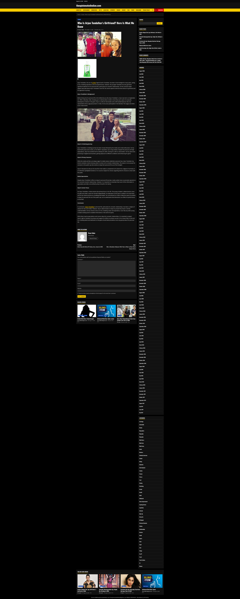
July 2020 (141, 295)
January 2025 (142, 129)
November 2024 (142, 135)
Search (141, 19)
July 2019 (141, 332)
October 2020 (142, 286)
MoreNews (139, 597)
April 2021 (141, 268)
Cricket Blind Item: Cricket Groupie (86, 319)
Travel (132, 10)
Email (79, 283)
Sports (140, 538)
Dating (140, 461)
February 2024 (142, 163)
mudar (119, 322)
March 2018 (141, 382)
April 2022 (141, 231)
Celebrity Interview (143, 455)
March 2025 (141, 123)
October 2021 (142, 249)
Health (140, 492)
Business (141, 452)
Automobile (141, 424)
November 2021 (142, 246)
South (140, 535)
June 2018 (141, 372)
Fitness (140, 477)
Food (140, 480)
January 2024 (142, 166)
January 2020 (142, 314)
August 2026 (142, 71)
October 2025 (142, 102)
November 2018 (142, 357)
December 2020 (142, 280)
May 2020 (141, 302)
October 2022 (142, 212)
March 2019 (141, 345)
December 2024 (142, 132)
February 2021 (142, 274)
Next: (121, 246)
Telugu (140, 551)
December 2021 (142, 243)
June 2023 (141, 188)
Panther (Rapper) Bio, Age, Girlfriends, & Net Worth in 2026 (87, 590)
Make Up (141, 514)
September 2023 (142, 178)
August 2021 (141, 255)
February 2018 (142, 385)
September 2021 (142, 252)
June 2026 (141, 77)
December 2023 (142, 169)
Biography (141, 434)
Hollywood (141, 498)
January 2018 (142, 388)
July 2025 (141, 111)
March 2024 (141, 160)
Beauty (140, 427)
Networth (112, 10)
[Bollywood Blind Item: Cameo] (152, 581)
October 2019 (142, 323)
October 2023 (142, 175)
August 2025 (142, 108)
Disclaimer (138, 10)
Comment (80, 259)
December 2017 (142, 391)
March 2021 (141, 271)
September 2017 (142, 400)
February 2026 (142, 89)
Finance (118, 10)
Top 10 (100, 10)
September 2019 (142, 326)
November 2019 (142, 320)
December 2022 (142, 206)
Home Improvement (143, 501)
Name (79, 278)
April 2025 (141, 120)
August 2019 (141, 329)
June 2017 (141, 409)
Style (140, 541)
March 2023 (141, 197)
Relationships (142, 529)
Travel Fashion (142, 560)
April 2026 (141, 83)
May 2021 (141, 265)
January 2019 (142, 351)
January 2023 (142, 203)
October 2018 (142, 360)
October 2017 (142, 397)
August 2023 (142, 182)
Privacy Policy (146, 10)
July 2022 (141, 222)
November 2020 (142, 283)
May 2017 (141, 412)
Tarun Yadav (81, 29)
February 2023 (142, 200)
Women (140, 566)
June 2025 (141, 114)
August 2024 (142, 145)
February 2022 (142, 237)
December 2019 (142, 317)
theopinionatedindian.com (88, 5)
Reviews (141, 532)
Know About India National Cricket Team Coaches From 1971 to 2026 (126, 319)
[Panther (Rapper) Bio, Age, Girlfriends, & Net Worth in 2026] (88, 581)
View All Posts (93, 238)
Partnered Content (143, 523)
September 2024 (142, 141)
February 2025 (142, 126)
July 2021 (141, 259)
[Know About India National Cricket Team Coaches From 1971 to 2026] (126, 311)
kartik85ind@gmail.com (82, 320)
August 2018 (141, 366)
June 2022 (141, 225)
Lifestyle (141, 511)
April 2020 (141, 305)
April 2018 (141, 379)
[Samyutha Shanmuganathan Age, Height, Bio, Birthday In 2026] (109, 581)
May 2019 (141, 338)
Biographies (94, 10)
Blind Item (141, 443)
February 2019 (142, 348)
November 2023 (142, 172)
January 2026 (142, 92)
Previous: (90, 246)
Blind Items (106, 10)
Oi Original (141, 520)
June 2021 (141, 262)
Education (141, 464)
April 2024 (141, 157)
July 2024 (141, 148)
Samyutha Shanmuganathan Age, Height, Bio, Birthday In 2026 (108, 590)
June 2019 (141, 335)
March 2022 (141, 234)
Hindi (140, 495)
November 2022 (142, 209)
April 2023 (141, 194)
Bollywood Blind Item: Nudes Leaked (105, 319)
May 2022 (141, 228)
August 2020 (142, 292)
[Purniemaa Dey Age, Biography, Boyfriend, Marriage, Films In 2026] (131, 581)
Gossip (140, 489)
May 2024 (141, 154)
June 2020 (141, 299)
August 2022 (142, 218)
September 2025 (142, 105)
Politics (140, 526)
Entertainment (86, 10)
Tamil (140, 544)
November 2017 (142, 394)
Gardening (141, 486)
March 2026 (141, 86)
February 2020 (142, 311)
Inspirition (141, 508)
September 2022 (142, 215)
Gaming (140, 483)
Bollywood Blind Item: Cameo (145, 45)
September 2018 (142, 363)
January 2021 (142, 277)
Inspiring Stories (142, 504)
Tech (128, 10)
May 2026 (141, 80)
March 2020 (141, 308)
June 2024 (141, 151)
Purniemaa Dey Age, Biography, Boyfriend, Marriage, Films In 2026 (130, 590)
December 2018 (142, 354)
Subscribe (160, 10)
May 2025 (141, 117)
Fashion (140, 471)
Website (79, 288)
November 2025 (142, 98)
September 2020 (142, 289)
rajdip (123, 592)
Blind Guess (141, 440)
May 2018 (141, 375)
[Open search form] (152, 10)
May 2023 (141, 191)
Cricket (124, 10)
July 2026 (141, 74)
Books (140, 449)
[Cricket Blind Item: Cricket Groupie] (87, 311)
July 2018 (141, 369)
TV (139, 563)
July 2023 (141, 185)
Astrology (141, 421)
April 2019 (141, 342)
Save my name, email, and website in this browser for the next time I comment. (97, 293)
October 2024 (142, 138)
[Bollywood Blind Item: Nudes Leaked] (106, 311)
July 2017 (141, 406)
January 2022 (142, 240)
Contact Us (78, 10)
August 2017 (141, 403)
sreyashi (80, 592)
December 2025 (142, 95)
